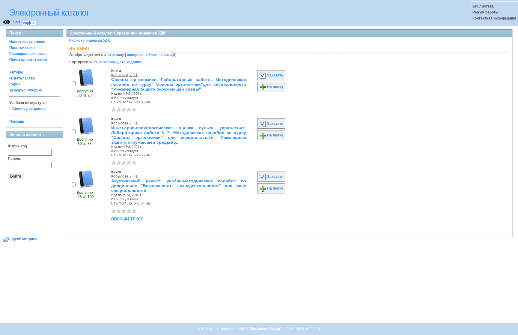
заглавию (107, 62)
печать (165, 55)
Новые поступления (27, 42)
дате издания (129, 62)
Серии (14, 84)
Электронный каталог (49, 12)
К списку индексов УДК (89, 40)
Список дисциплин (29, 109)
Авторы (16, 72)
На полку (274, 87)
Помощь (16, 121)
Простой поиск (22, 48)
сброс (151, 55)
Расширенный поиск (27, 54)
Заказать (274, 75)
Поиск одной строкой (28, 60)
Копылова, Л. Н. (124, 75)
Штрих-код (17, 146)
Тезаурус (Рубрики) (26, 90)
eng (26, 23)
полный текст (127, 219)
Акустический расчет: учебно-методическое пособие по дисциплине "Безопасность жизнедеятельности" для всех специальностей (178, 185)
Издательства (22, 78)
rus (33, 23)
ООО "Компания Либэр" (261, 329)
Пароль (14, 159)
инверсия (135, 55)
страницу (116, 55)
